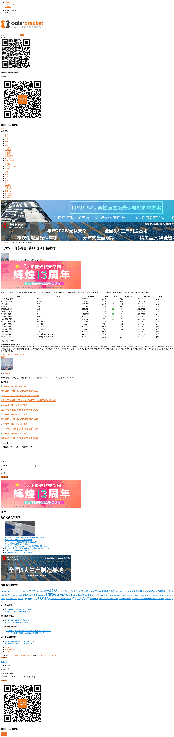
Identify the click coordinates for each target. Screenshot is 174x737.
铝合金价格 (67, 599)
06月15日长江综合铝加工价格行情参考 (18, 552)
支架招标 (94, 595)
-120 (113, 309)
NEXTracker (19, 591)
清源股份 (137, 595)
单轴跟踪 (8, 595)
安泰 (86, 595)
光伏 (38, 591)
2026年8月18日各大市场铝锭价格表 (19, 428)
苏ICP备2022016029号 (48, 655)
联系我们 (8, 7)
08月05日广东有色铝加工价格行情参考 (18, 540)
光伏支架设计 (125, 591)
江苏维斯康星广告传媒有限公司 (21, 655)
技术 (6, 139)
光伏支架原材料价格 (106, 591)
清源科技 (131, 595)
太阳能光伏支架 (30, 595)
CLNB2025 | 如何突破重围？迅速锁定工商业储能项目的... (25, 633)
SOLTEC (26, 591)
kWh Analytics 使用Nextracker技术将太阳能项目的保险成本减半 (27, 546)
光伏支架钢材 (135, 591)
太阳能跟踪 (9, 156)
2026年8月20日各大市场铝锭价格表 (19, 410)
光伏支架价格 (71, 591)
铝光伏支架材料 (57, 599)
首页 (6, 135)
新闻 (6, 137)
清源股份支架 (144, 595)
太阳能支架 (12, 355)
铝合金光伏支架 (80, 598)
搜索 (22, 35)
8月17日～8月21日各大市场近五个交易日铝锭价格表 (28, 400)
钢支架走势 (20, 599)
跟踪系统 (3, 599)
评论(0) (42, 260)
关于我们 (8, 2)
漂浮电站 (151, 595)
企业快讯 (8, 150)
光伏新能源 (160, 591)
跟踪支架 (170, 595)
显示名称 (4, 466)
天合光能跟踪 (19, 595)
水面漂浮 (8, 152)
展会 (6, 145)
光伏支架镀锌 (148, 591)
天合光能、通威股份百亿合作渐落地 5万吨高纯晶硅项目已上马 (27, 548)
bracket (11, 260)
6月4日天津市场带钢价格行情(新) (16, 544)
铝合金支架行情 (125, 599)
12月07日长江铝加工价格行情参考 (17, 550)
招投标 (7, 148)
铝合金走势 (20, 355)
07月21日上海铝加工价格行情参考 (17, 622)
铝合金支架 (103, 599)
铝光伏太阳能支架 (42, 598)
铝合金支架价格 (112, 599)
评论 (3, 462)
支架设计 (101, 595)
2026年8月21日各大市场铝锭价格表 (19, 391)
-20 (113, 301)
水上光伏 (114, 595)
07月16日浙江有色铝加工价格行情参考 (18, 643)
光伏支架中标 (60, 591)
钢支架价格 (13, 599)
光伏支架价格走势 (87, 590)
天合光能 (13, 595)
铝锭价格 (168, 599)
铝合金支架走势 (137, 599)
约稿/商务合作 (10, 5)
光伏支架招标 (118, 591)
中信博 (32, 591)
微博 (2, 129)
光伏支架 (4, 355)
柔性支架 (8, 154)
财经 (6, 141)
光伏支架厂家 (9, 160)
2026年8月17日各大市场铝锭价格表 (19, 438)
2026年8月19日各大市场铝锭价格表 (19, 419)
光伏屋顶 (42, 591)
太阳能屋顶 (9, 158)
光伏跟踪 (168, 591)
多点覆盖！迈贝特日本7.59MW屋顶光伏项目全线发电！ (24, 537)
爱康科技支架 (164, 595)
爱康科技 (157, 595)
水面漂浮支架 (125, 595)
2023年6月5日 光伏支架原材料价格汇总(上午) (21, 542)
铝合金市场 (94, 599)
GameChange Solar (9, 591)
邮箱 (3, 469)
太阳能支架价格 (68, 595)
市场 (6, 143)
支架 (90, 595)
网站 (2, 473)
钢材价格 (28, 598)
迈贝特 (8, 599)
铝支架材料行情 (158, 599)
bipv (2, 591)
